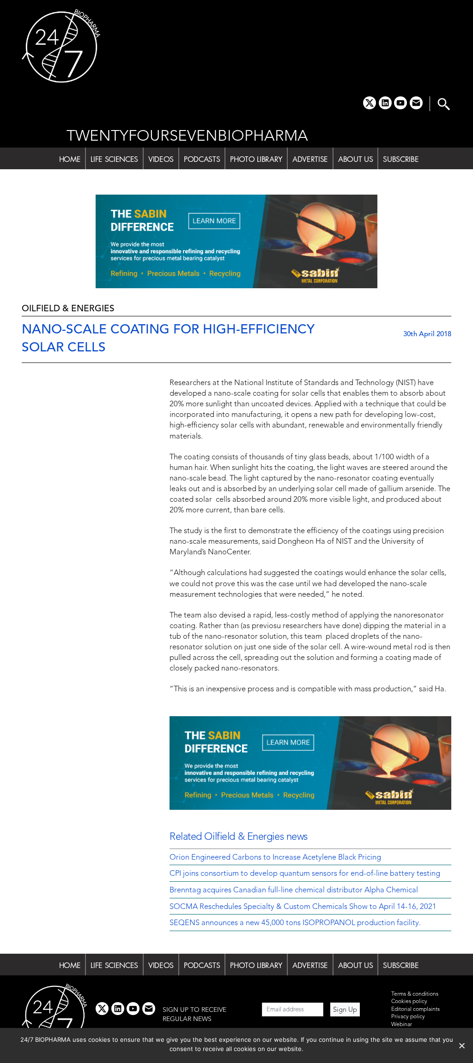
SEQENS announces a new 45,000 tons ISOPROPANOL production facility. (295, 923)
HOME (70, 159)
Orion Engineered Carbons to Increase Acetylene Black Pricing (275, 857)
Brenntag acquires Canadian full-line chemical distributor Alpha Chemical (294, 890)
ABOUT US (355, 159)
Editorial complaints (415, 1009)
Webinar (401, 1024)
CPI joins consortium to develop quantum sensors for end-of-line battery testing (305, 874)
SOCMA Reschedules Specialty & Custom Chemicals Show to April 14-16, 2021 (303, 907)
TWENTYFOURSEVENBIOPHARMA (187, 136)
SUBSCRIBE (400, 159)
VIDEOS (161, 159)
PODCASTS (202, 159)
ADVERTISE (310, 159)
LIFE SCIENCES (114, 159)
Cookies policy (409, 1001)
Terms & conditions (414, 994)
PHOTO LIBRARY (256, 159)
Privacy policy (408, 1017)
